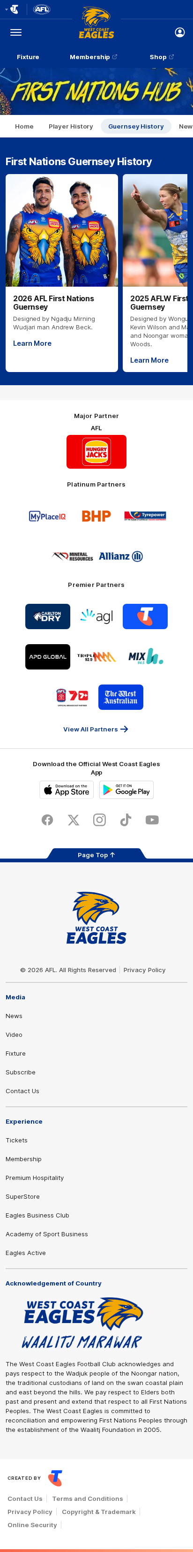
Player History (71, 126)
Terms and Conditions (87, 1498)
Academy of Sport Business (47, 1234)
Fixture (28, 57)
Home (24, 126)
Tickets (17, 1140)
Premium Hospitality (35, 1177)
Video (14, 1034)
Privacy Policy (145, 970)
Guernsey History (135, 126)
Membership (90, 57)
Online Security (32, 1525)
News (14, 1015)
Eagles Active (26, 1252)
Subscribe (21, 1072)
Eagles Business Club (37, 1215)
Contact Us (22, 1091)
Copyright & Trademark (99, 1511)
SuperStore (23, 1196)
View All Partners (90, 729)
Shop (158, 57)
